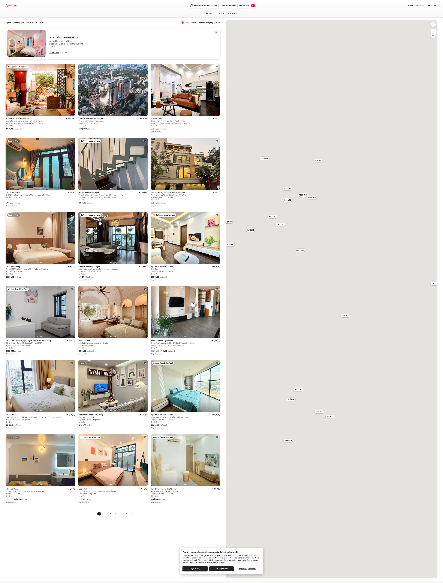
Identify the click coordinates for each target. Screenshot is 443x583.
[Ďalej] (132, 514)
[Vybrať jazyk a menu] (429, 5)
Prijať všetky (195, 569)
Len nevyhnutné (222, 569)
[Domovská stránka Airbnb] (11, 5)
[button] (54, 52)
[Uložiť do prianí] (216, 32)
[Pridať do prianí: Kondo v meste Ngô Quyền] (145, 215)
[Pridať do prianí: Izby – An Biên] (217, 66)
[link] (93, 514)
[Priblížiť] (433, 31)
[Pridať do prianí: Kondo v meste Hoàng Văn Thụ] (145, 66)
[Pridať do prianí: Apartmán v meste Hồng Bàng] (145, 363)
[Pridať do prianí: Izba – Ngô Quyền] (72, 141)
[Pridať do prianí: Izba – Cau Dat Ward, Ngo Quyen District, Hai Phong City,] (72, 289)
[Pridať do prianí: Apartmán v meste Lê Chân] (217, 215)
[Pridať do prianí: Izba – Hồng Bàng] (72, 215)
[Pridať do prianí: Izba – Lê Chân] (145, 289)
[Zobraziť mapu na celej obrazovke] (433, 24)
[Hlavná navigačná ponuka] (435, 5)
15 (127, 514)
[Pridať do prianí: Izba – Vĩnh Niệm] (145, 437)
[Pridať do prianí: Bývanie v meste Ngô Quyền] (72, 66)
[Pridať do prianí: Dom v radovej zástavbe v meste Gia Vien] (217, 141)
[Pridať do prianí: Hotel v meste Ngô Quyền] (145, 141)
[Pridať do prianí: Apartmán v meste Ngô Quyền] (217, 437)
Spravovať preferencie (247, 569)
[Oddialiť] (433, 35)
